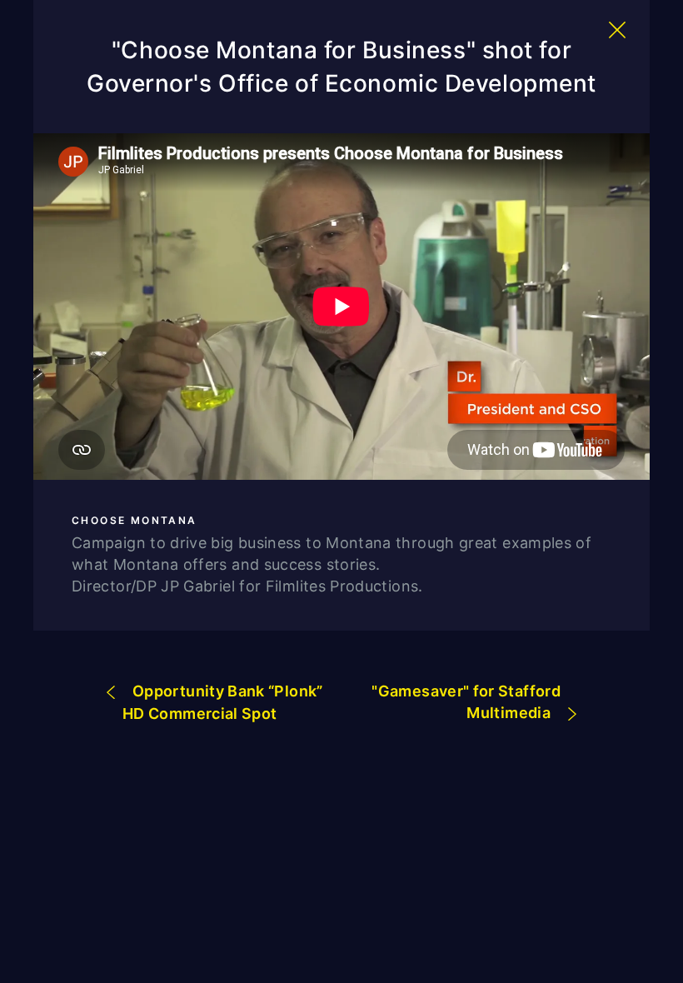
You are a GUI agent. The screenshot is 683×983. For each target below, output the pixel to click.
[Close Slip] (617, 30)
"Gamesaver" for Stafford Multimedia (466, 701)
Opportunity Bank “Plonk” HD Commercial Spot (222, 702)
